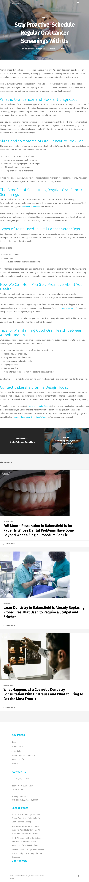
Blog (44, 17)
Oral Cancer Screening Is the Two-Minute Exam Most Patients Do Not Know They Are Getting (26, 818)
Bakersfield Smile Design (39, 406)
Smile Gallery (16, 751)
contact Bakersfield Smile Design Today (30, 417)
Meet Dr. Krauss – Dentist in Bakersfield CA (23, 757)
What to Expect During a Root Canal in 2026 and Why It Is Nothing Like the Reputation (27, 853)
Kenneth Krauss (10, 543)
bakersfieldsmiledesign (35, 49)
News (13, 742)
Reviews (14, 764)
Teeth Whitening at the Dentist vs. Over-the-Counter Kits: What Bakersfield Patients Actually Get (26, 841)
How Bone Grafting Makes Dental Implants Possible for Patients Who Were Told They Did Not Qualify (26, 830)
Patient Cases (17, 746)
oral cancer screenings (30, 207)
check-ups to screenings (67, 308)
